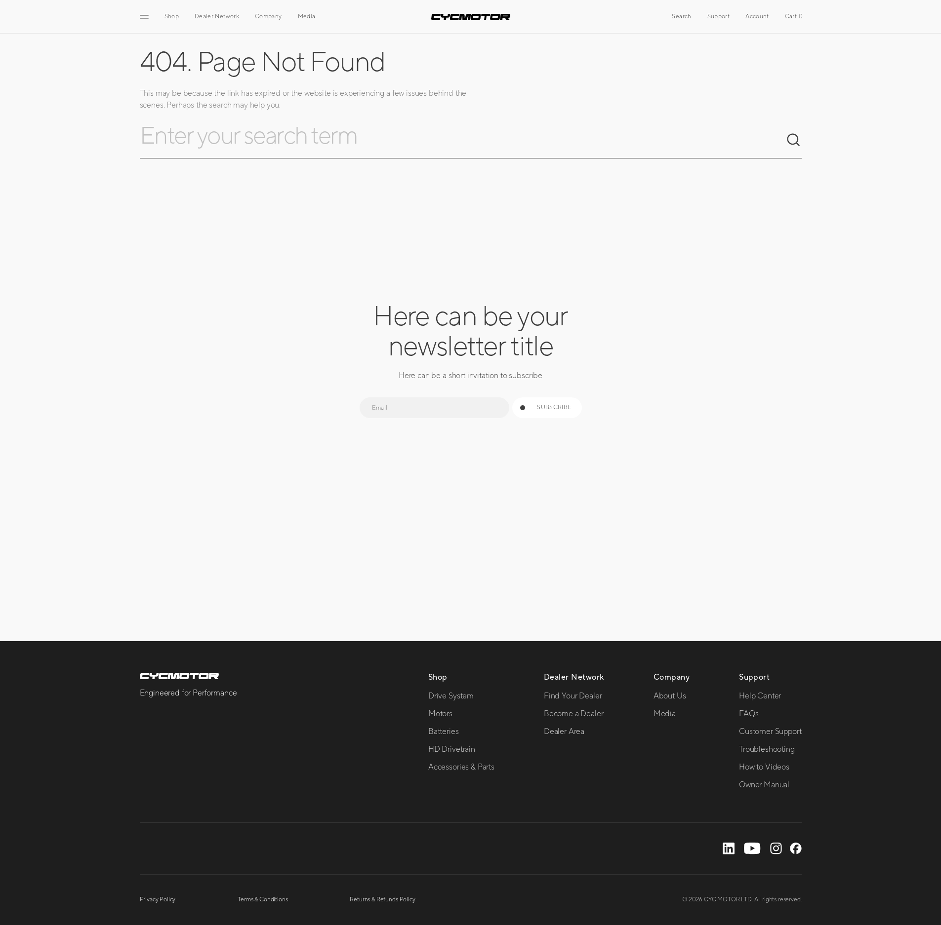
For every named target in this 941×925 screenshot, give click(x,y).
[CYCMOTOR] (470, 17)
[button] (681, 17)
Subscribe (554, 407)
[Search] (794, 140)
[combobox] (463, 140)
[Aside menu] (146, 17)
